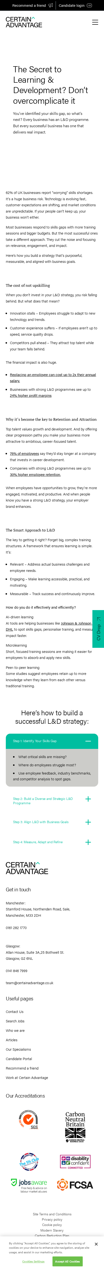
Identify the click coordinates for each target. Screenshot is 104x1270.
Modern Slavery (52, 1230)
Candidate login (71, 5)
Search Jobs (15, 1020)
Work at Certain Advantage (27, 1077)
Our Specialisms (18, 1049)
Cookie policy (52, 1224)
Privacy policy (52, 1219)
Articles (11, 1039)
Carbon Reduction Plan (52, 1235)
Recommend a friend (29, 5)
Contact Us (14, 1011)
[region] (52, 1253)
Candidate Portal (19, 1058)
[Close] (96, 1244)
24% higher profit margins (31, 395)
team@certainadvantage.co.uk (29, 982)
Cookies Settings (33, 1261)
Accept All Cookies (67, 1261)
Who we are (15, 1030)
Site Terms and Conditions (52, 1213)
